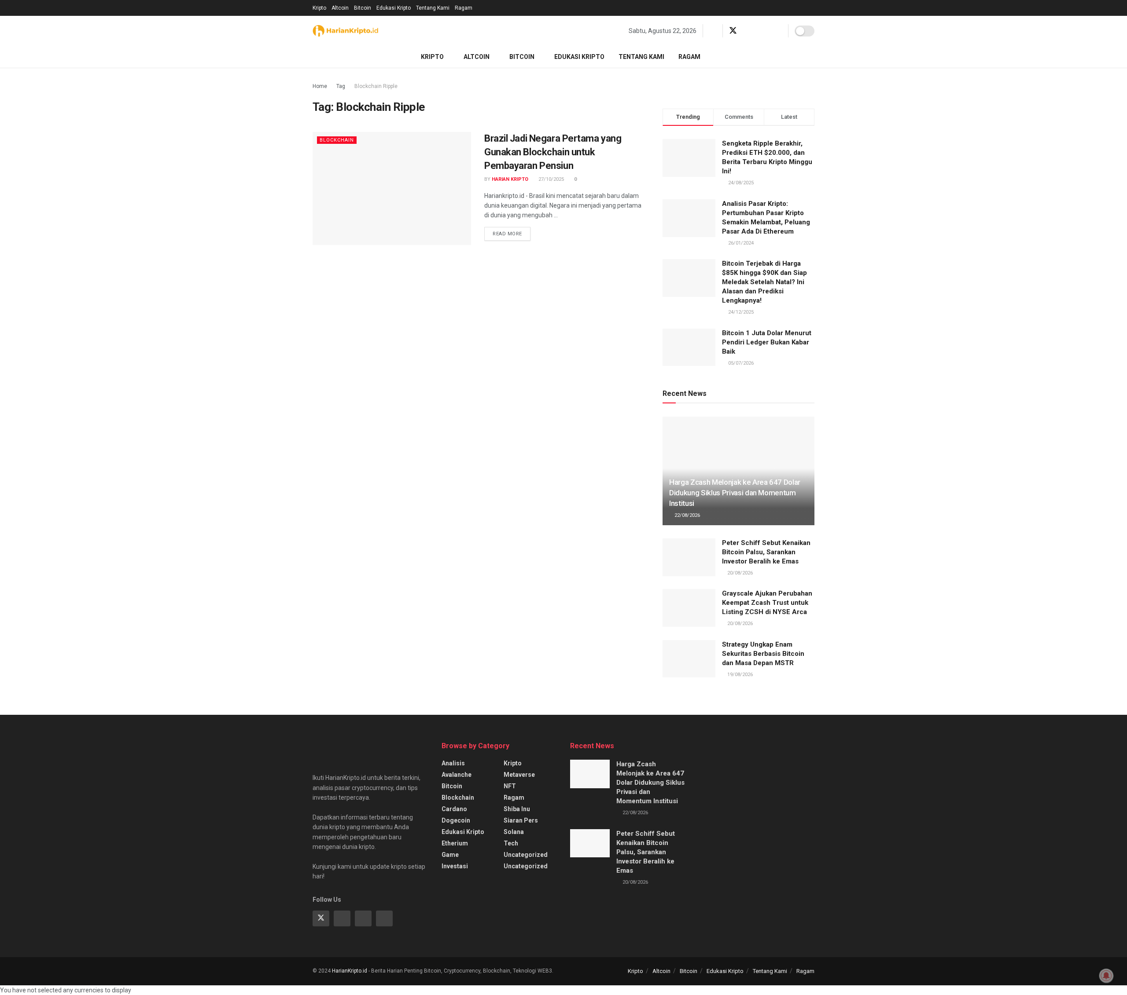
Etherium (455, 843)
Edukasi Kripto (393, 8)
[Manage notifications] (1106, 976)
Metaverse (519, 774)
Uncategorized (526, 854)
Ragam (463, 8)
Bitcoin (362, 8)
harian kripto (510, 179)
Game (450, 854)
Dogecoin (456, 820)
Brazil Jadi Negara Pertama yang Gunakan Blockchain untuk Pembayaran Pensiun (552, 152)
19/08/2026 (739, 674)
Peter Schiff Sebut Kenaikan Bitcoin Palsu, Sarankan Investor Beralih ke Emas (766, 552)
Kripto (319, 8)
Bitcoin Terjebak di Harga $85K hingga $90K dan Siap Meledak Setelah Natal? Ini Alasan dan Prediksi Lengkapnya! (764, 282)
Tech (511, 843)
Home (320, 86)
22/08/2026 (686, 515)
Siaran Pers (521, 820)
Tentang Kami (432, 8)
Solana (514, 831)
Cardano (454, 808)
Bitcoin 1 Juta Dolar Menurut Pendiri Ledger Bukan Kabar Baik (766, 342)
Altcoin (340, 8)
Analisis (453, 763)
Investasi (455, 866)
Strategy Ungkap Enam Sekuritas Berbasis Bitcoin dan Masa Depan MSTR (763, 653)
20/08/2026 (739, 573)
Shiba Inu (517, 808)
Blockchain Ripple (376, 86)
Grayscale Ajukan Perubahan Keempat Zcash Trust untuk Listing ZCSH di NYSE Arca (767, 602)
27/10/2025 (550, 179)
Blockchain (337, 140)
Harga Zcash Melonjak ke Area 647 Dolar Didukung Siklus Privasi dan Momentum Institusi (734, 493)
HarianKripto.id (349, 971)
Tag (340, 86)
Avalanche (456, 774)
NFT (510, 786)
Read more (507, 234)
